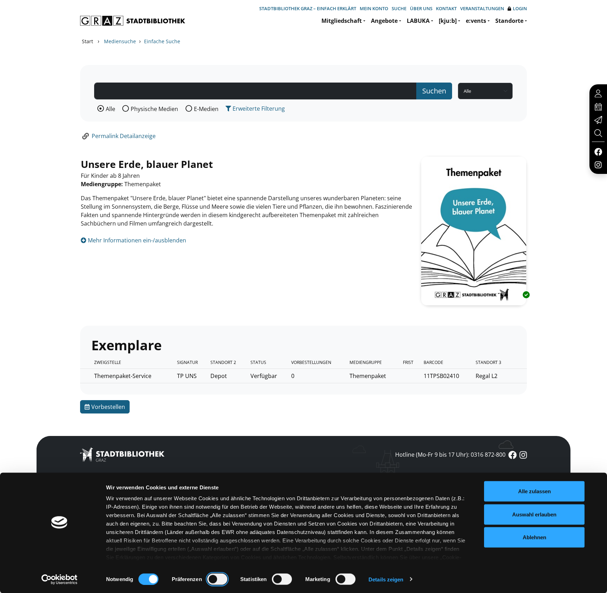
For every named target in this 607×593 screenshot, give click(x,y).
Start (87, 41)
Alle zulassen (534, 491)
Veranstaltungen (482, 8)
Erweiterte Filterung (258, 108)
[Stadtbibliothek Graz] (132, 20)
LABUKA (418, 21)
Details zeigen (385, 579)
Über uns (421, 8)
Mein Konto (374, 8)
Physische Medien (154, 109)
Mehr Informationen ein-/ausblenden (136, 240)
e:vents (476, 21)
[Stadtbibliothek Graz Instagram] (598, 164)
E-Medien (206, 109)
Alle (110, 109)
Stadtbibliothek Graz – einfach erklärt (307, 8)
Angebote (384, 21)
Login (520, 8)
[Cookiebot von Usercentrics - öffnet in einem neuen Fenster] (59, 579)
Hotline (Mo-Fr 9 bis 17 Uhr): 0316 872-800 (450, 454)
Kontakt (446, 8)
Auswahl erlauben (534, 514)
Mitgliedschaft (341, 21)
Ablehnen (534, 537)
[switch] (217, 579)
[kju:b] (448, 21)
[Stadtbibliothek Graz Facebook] (598, 151)
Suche (399, 8)
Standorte (509, 21)
